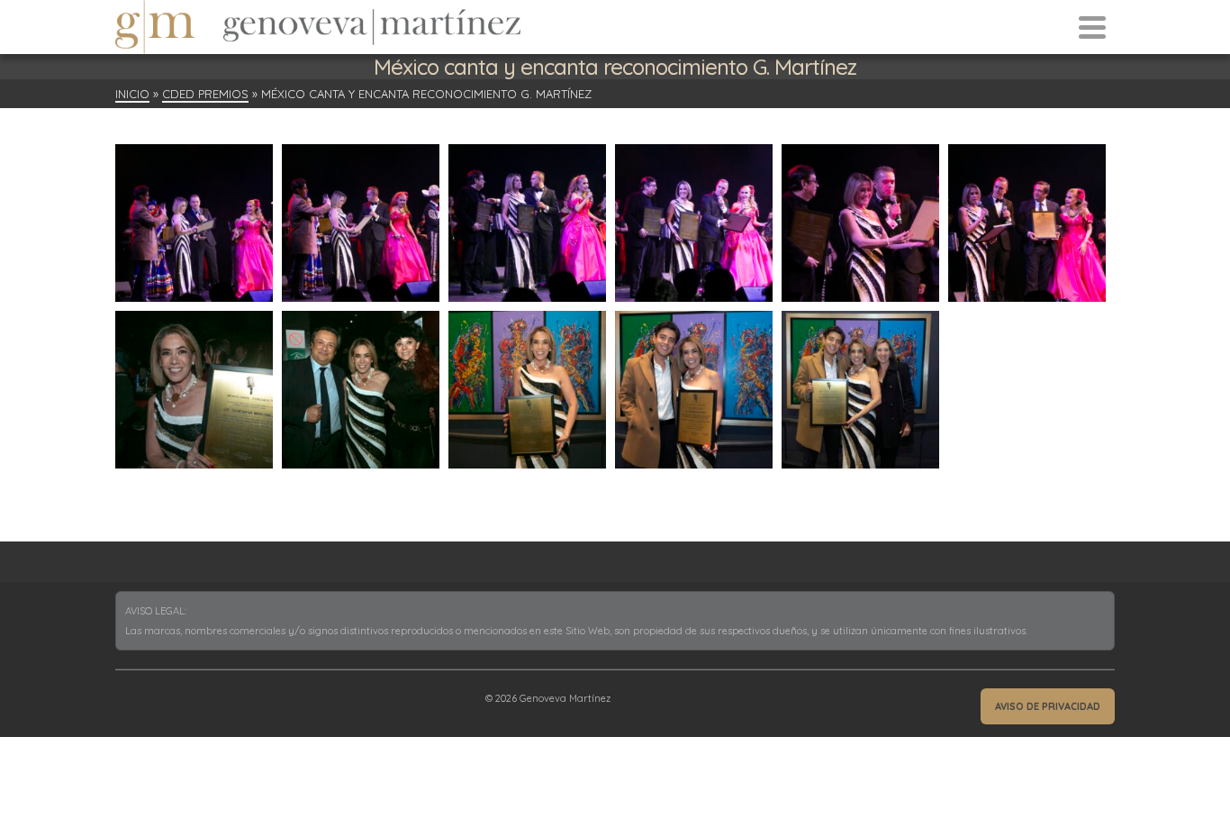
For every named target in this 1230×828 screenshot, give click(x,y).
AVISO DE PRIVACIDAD (1047, 706)
